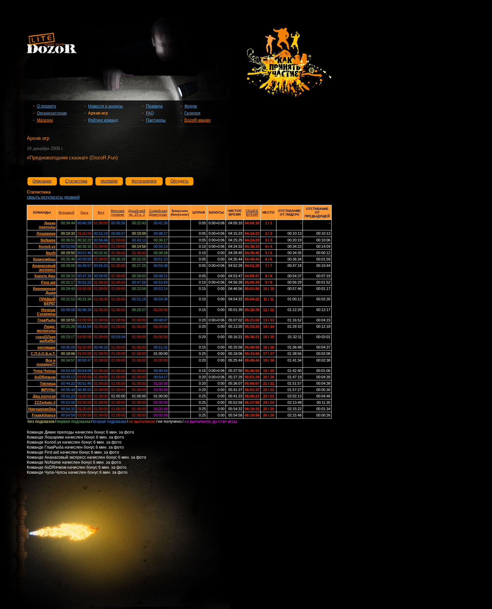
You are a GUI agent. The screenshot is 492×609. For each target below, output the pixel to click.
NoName (48, 240)
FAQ (150, 113)
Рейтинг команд (103, 120)
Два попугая (44, 396)
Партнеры (156, 120)
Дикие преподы (47, 225)
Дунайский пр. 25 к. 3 (136, 212)
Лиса (84, 212)
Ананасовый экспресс (44, 267)
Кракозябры (44, 259)
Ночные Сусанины (46, 312)
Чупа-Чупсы (44, 371)
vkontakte (109, 181)
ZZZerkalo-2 (45, 402)
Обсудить (179, 181)
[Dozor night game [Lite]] (246, 45)
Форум (190, 106)
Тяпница (48, 383)
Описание (42, 181)
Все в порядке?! (46, 362)
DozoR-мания (197, 120)
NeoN (51, 253)
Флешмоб (66, 212)
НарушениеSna (42, 409)
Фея (101, 212)
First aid (48, 282)
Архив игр (98, 113)
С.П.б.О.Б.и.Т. (43, 354)
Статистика (76, 181)
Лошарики (46, 233)
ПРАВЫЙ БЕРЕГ (47, 301)
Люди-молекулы (46, 328)
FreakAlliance (44, 415)
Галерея (192, 113)
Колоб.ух (47, 246)
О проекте (46, 106)
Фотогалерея (144, 181)
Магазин (45, 120)
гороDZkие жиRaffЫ (45, 339)
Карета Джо (45, 276)
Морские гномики (118, 212)
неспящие (46, 347)
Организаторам (52, 113)
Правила (154, 106)
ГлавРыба (46, 320)
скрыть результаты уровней (53, 197)
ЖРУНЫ (48, 390)
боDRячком (45, 377)
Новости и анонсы (105, 106)
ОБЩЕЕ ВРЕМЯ (252, 212)
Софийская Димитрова (158, 212)
